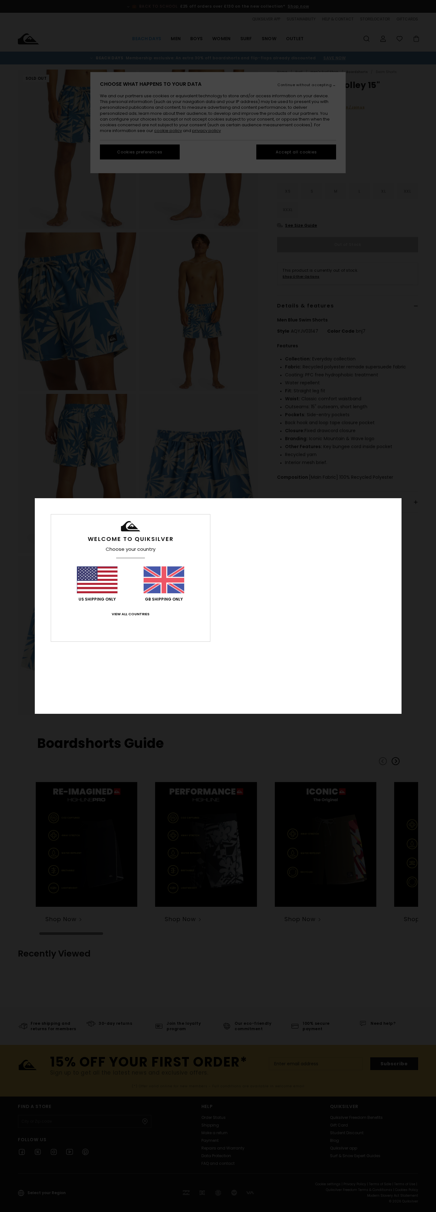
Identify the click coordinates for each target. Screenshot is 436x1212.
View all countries (130, 614)
